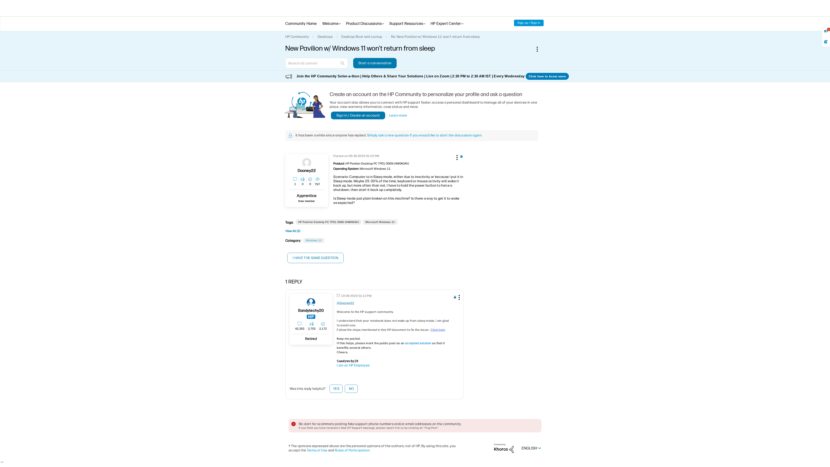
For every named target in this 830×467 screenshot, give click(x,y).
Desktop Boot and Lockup (361, 37)
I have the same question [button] (315, 258)
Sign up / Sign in (528, 23)
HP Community (297, 37)
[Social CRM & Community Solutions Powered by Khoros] (504, 448)
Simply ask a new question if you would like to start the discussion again (424, 135)
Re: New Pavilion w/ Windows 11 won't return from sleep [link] (435, 37)
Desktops (325, 37)
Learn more (398, 115)
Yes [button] (336, 389)
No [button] (351, 389)
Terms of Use (317, 450)
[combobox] (316, 63)
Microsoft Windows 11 (380, 222)
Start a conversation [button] (374, 63)
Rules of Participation (352, 450)
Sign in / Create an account (358, 115)
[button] (456, 156)
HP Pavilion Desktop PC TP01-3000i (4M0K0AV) (328, 222)
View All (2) (292, 231)
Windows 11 (314, 240)
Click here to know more (547, 76)
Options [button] (539, 49)
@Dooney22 (345, 303)
